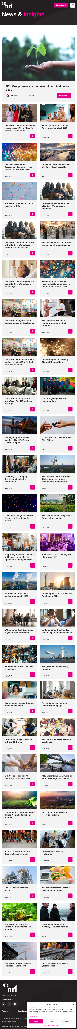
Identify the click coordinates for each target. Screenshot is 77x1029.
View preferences (67, 1021)
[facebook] (9, 1004)
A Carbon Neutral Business (9, 1021)
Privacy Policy (55, 1025)
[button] (73, 1004)
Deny (51, 1021)
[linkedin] (3, 1004)
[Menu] (72, 5)
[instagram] (15, 1004)
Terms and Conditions (26, 1018)
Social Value (22, 1011)
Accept (36, 1021)
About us (5, 1011)
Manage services (33, 1016)
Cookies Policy (47, 1025)
